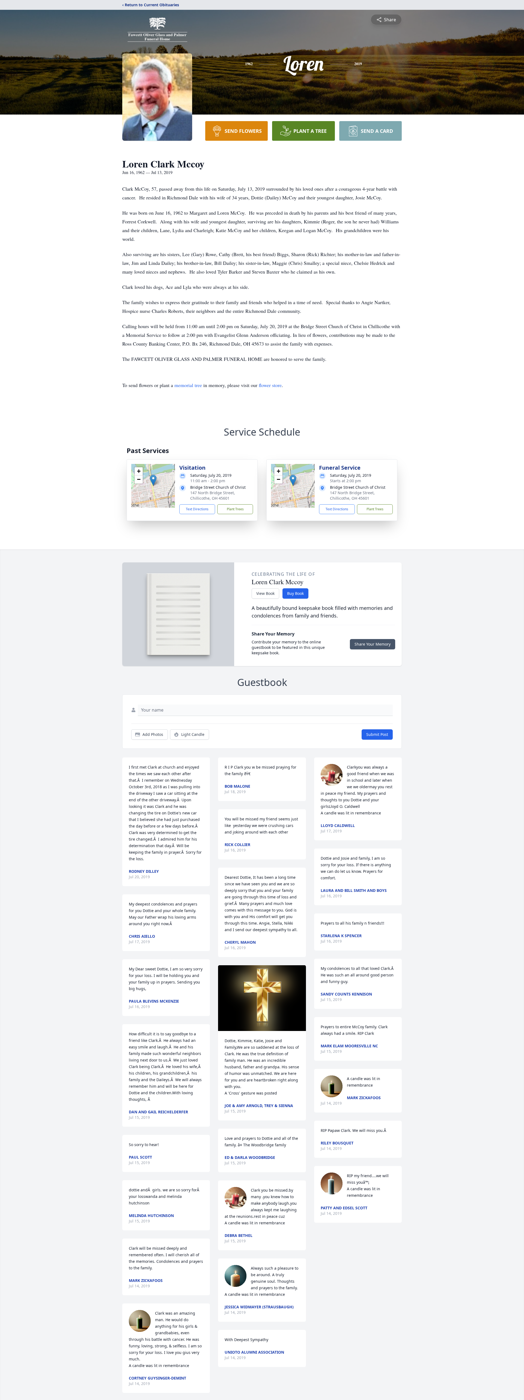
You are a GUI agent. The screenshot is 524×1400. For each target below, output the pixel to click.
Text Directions (197, 509)
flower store (270, 385)
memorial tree (188, 385)
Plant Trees (235, 509)
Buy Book (295, 593)
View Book (265, 593)
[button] (153, 480)
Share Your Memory (373, 644)
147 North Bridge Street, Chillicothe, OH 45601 (212, 495)
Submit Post (377, 734)
